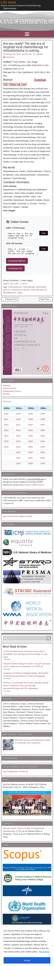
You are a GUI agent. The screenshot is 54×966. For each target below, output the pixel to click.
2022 (6, 425)
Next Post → (45, 299)
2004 (30, 441)
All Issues (7, 401)
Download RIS (15, 268)
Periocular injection (39, 290)
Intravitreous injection (21, 290)
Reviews (6, 394)
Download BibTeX (16, 261)
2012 (18, 452)
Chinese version (9, 8)
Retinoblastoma (9, 293)
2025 (6, 441)
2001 (30, 458)
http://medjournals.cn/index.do (15, 771)
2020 (6, 414)
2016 (18, 430)
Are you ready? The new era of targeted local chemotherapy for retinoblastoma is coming (25, 47)
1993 (42, 447)
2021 (6, 419)
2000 (30, 463)
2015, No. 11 (29, 54)
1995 (42, 436)
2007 (30, 425)
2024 (6, 436)
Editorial (39, 54)
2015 (18, 436)
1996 (42, 430)
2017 (18, 425)
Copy (43, 233)
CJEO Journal (8, 2)
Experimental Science (12, 391)
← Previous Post (10, 299)
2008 (30, 419)
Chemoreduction (15, 287)
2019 (18, 414)
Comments (9, 57)
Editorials (7, 385)
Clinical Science (9, 388)
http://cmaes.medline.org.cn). (32, 485)
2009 (30, 414)
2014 (18, 441)
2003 (30, 447)
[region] (27, 945)
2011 (18, 458)
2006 (30, 430)
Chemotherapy (29, 287)
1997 (42, 425)
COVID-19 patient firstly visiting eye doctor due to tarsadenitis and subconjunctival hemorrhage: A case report (25, 654)
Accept (27, 960)
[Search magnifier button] (48, 638)
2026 (6, 447)
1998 (42, 419)
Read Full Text (18, 84)
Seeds (19, 293)
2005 (30, 436)
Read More (44, 951)
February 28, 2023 (12, 54)
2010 (18, 463)
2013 (18, 447)
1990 (42, 463)
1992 (42, 452)
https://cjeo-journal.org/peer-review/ (17, 516)
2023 (6, 430)
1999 (42, 414)
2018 (18, 419)
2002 (30, 452)
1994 (42, 441)
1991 (42, 458)
